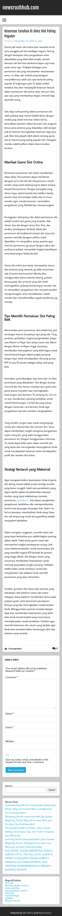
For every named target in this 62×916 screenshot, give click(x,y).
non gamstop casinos (16, 890)
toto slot (9, 882)
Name (10, 713)
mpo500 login (12, 895)
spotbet (9, 898)
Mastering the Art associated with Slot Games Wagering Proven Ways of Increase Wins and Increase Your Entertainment (28, 820)
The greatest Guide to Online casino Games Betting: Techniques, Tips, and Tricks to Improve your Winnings (29, 831)
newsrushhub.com (21, 7)
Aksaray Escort (12, 900)
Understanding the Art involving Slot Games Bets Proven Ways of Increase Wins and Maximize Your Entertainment (30, 808)
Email (9, 727)
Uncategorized (14, 648)
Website (10, 741)
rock (40, 40)
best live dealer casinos (17, 885)
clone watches (12, 887)
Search (8, 785)
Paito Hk (9, 892)
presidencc (22, 500)
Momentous (45, 912)
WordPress (28, 912)
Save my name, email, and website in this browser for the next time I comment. (27, 760)
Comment (12, 677)
